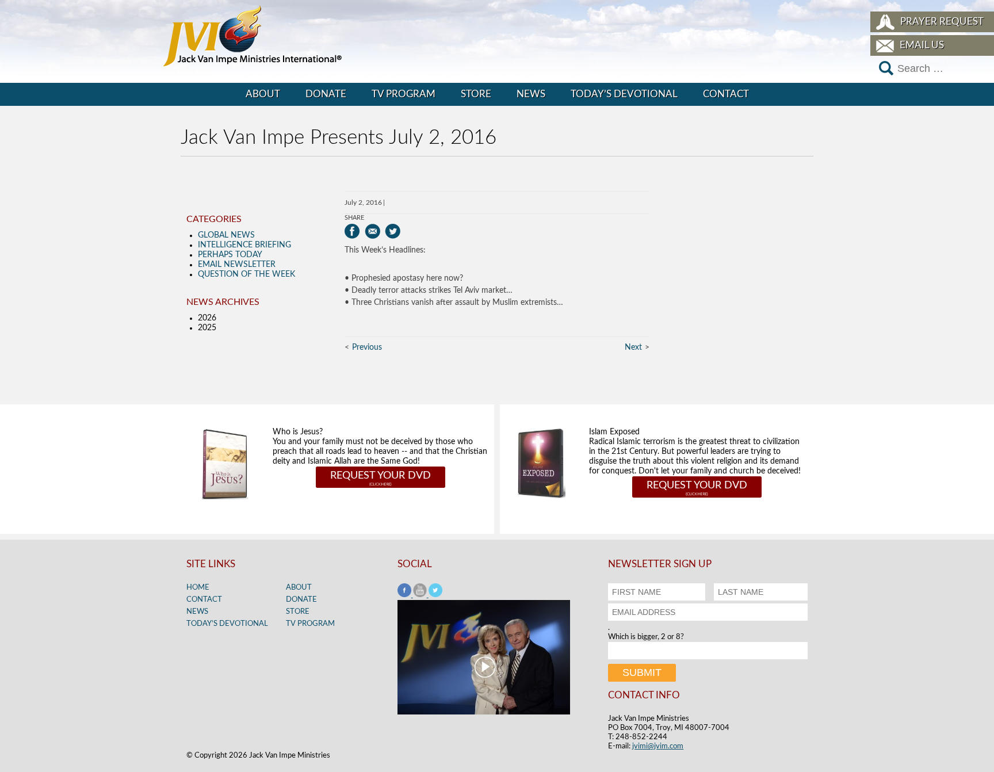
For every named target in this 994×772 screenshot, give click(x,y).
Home (197, 587)
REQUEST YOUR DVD (380, 476)
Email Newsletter (237, 265)
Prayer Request (942, 21)
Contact (726, 94)
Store (476, 94)
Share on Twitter (392, 231)
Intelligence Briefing (244, 245)
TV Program (403, 94)
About (263, 94)
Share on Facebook (352, 231)
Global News (226, 235)
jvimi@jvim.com (657, 746)
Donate (325, 94)
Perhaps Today (230, 255)
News (531, 94)
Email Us (922, 45)
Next (633, 347)
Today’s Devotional (624, 94)
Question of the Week (246, 274)
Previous (367, 347)
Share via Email (372, 231)
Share (354, 218)
